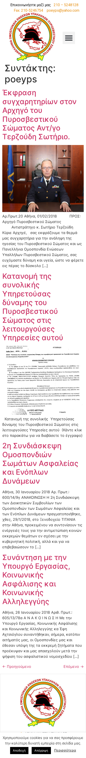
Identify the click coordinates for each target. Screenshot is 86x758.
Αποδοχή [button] (19, 750)
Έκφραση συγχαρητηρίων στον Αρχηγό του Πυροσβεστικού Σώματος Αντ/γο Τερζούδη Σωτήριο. (39, 114)
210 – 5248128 (66, 5)
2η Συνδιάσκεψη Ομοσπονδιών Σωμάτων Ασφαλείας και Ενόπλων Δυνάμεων (40, 463)
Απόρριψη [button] (41, 750)
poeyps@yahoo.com (63, 10)
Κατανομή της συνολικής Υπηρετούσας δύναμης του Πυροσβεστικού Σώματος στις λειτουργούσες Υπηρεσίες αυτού (33, 307)
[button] (69, 38)
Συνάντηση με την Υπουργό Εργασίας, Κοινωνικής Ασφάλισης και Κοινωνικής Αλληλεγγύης (36, 579)
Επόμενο (74, 666)
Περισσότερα (65, 750)
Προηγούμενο (16, 666)
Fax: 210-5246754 (28, 10)
